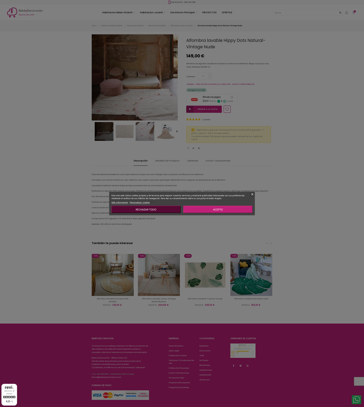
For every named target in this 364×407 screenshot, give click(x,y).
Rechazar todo (146, 209)
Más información (119, 202)
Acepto (218, 209)
